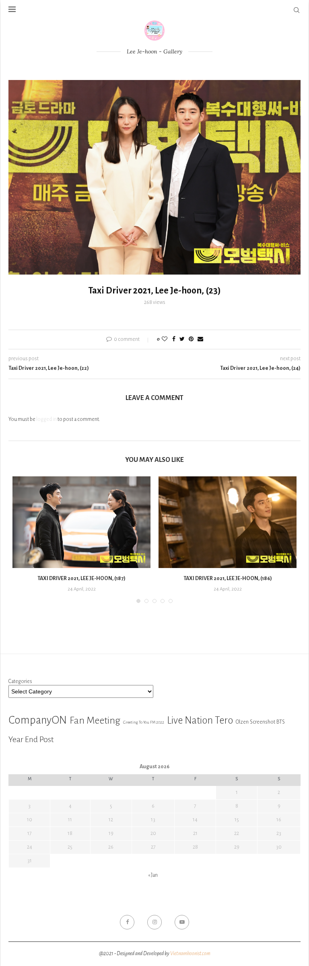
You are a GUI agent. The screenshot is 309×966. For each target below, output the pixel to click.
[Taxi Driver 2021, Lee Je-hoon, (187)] (81, 522)
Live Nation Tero (200, 720)
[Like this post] (164, 339)
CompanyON (37, 720)
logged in (46, 419)
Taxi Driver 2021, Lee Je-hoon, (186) (227, 578)
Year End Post (31, 739)
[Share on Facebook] (173, 339)
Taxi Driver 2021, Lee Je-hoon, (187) (81, 578)
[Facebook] (127, 922)
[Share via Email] (200, 339)
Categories (20, 681)
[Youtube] (182, 922)
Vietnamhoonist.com (190, 953)
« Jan (153, 875)
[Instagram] (154, 922)
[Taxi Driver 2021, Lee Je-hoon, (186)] (228, 522)
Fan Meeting (95, 720)
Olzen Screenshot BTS (260, 722)
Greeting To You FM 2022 (143, 722)
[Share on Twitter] (182, 339)
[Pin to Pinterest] (191, 339)
